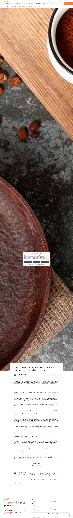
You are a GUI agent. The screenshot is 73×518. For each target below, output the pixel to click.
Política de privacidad (38, 264)
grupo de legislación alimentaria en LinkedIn (26, 458)
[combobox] (53, 1)
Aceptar (28, 262)
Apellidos (52, 499)
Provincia (52, 511)
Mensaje (32, 515)
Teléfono (52, 507)
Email (32, 503)
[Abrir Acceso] (68, 1)
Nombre (32, 499)
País (31, 511)
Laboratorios (25, 3)
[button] (61, 1)
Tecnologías (31, 3)
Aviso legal (42, 264)
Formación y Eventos (50, 3)
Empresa (32, 507)
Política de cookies (31, 264)
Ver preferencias (45, 262)
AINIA (5, 6)
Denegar (36, 262)
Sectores (43, 3)
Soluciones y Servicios (8, 3)
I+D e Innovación (37, 3)
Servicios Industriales (17, 3)
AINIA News (9, 6)
